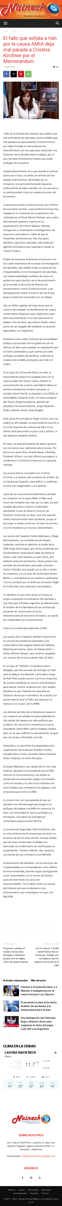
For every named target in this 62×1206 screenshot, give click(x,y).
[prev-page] (5, 1037)
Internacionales (20, 1193)
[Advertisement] (31, 915)
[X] (13, 74)
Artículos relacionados (15, 980)
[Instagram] (31, 1178)
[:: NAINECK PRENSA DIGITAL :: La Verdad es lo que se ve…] (31, 9)
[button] (5, 23)
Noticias (11, 1189)
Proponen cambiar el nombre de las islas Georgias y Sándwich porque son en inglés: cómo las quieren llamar (15, 955)
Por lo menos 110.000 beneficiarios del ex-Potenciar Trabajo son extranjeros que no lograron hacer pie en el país (46, 957)
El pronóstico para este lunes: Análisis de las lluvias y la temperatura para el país (39, 1006)
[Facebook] (6, 74)
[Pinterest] (21, 74)
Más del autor (38, 980)
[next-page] (10, 1037)
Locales (14, 31)
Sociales (45, 1193)
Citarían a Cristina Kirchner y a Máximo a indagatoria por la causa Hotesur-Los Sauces (39, 990)
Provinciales (33, 1189)
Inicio (5, 31)
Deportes (34, 1193)
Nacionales (47, 1189)
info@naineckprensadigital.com (38, 1156)
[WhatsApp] (28, 74)
